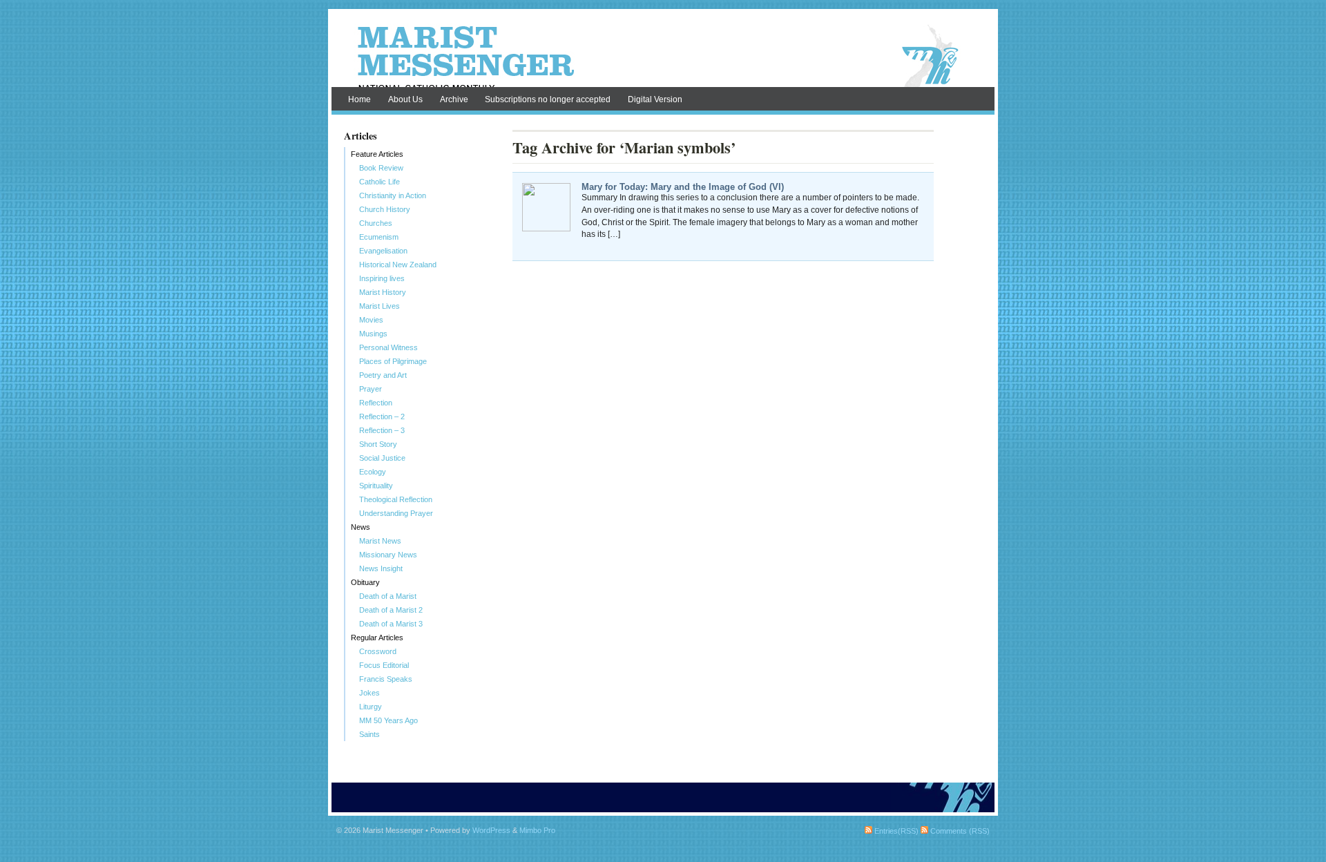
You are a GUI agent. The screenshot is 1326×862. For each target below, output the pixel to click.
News (360, 527)
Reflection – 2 (382, 416)
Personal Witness (388, 347)
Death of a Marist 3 (391, 624)
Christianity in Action (392, 195)
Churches (375, 223)
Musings (373, 333)
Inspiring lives (382, 278)
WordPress (491, 830)
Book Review (381, 168)
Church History (384, 209)
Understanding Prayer (396, 513)
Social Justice (382, 458)
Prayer (370, 389)
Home (359, 99)
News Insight (381, 568)
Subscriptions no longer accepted (548, 99)
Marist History (382, 292)
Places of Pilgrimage (393, 361)
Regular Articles (377, 637)
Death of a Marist (387, 596)
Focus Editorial (384, 665)
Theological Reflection (395, 499)
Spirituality (376, 485)
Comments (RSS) (959, 831)
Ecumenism (378, 237)
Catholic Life (379, 182)
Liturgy (370, 706)
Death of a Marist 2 (391, 610)
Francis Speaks (385, 679)
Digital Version (655, 99)
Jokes (369, 693)
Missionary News (388, 554)
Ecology (372, 472)
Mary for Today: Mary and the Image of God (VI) (683, 187)
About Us (405, 99)
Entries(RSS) (895, 831)
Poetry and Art (383, 375)
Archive (454, 99)
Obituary (365, 582)
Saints (369, 734)
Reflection (375, 403)
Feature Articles (377, 154)
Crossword (377, 651)
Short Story (378, 444)
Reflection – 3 (382, 430)
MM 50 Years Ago (388, 720)
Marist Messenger (663, 56)
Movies (371, 320)
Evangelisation (383, 251)
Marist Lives (379, 306)
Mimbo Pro (537, 830)
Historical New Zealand (397, 264)
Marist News (380, 541)
